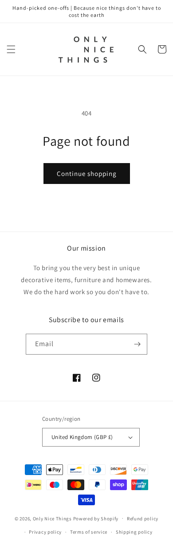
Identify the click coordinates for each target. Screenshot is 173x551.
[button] (11, 49)
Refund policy (142, 518)
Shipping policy (134, 532)
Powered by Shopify (96, 518)
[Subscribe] (137, 344)
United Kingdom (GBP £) (82, 437)
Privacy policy (45, 532)
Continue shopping (87, 173)
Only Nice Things (53, 518)
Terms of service (88, 532)
